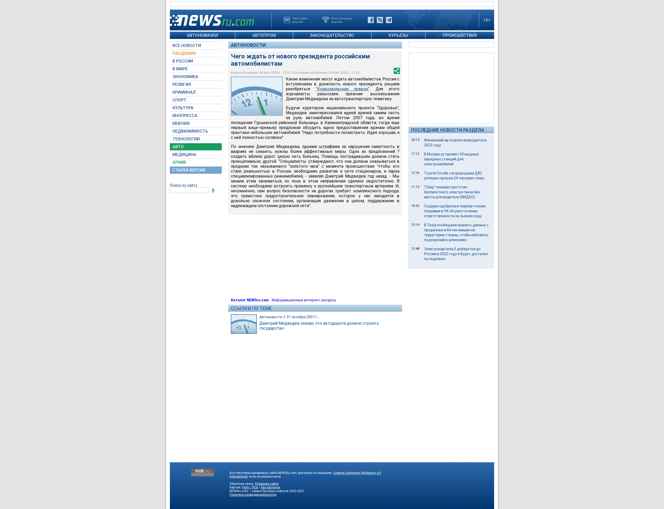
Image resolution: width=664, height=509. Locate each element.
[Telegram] (389, 20)
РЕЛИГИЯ (181, 84)
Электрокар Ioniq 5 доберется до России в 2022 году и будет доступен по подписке (456, 254)
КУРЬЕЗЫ (398, 35)
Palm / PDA (250, 487)
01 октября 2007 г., (303, 317)
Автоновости (248, 45)
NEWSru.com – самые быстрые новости (259, 491)
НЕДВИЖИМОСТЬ (190, 131)
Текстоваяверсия (299, 20)
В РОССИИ (182, 61)
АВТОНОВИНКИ (202, 35)
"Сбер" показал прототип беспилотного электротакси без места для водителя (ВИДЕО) (452, 192)
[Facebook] (371, 20)
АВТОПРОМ (264, 35)
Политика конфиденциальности (253, 495)
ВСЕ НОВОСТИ (186, 45)
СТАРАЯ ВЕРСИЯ (188, 170)
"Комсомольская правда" (342, 88)
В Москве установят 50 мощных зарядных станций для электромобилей (451, 159)
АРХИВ (179, 162)
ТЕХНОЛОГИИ (186, 139)
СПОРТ (179, 100)
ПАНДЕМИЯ (184, 53)
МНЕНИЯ (181, 123)
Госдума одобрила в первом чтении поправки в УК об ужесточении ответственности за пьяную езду (455, 211)
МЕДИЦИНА (184, 154)
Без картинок (270, 487)
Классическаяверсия (341, 20)
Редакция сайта (267, 484)
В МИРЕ (180, 68)
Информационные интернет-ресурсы (304, 300)
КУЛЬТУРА (182, 107)
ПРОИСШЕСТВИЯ (459, 35)
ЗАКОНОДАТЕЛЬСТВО (332, 35)
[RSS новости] (380, 20)
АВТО (178, 146)
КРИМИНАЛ (184, 92)
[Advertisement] (451, 87)
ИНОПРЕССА (184, 115)
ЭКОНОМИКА (185, 76)
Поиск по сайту (183, 185)
